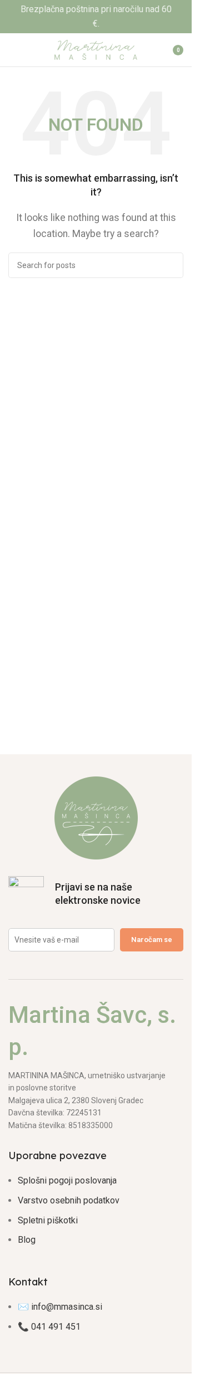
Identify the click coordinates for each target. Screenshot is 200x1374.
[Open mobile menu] (13, 50)
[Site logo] (96, 49)
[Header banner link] (96, 16)
